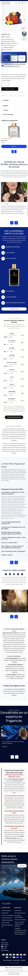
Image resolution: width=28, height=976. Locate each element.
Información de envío (20, 913)
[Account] (19, 3)
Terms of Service (7, 960)
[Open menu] (25, 3)
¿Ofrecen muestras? (7, 555)
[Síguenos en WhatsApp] (22, 574)
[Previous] (11, 222)
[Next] (16, 222)
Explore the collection (14, 417)
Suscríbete (22, 865)
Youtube (5, 946)
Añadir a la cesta (10, 89)
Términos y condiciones (8, 915)
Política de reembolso (7, 920)
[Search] (16, 3)
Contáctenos (18, 910)
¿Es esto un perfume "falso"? (9, 542)
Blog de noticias (6, 922)
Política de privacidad (20, 919)
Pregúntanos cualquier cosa (13, 484)
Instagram (6, 944)
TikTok (5, 948)
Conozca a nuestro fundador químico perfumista (19, 924)
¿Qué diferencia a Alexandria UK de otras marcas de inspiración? (12, 493)
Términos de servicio (7, 918)
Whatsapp (6, 950)
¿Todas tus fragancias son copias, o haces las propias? (13, 538)
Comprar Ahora (14, 309)
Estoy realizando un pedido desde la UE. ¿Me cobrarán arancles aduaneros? (12, 547)
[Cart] (22, 3)
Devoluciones (5, 913)
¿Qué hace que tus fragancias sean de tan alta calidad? (13, 528)
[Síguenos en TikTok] (18, 574)
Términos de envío (6, 910)
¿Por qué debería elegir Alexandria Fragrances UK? (10, 522)
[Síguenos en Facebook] (6, 574)
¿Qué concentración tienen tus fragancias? (13, 551)
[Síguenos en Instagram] (10, 574)
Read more (4, 746)
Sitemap (23, 960)
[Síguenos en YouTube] (14, 574)
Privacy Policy (16, 960)
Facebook (5, 943)
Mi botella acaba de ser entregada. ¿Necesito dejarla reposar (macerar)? (11, 533)
